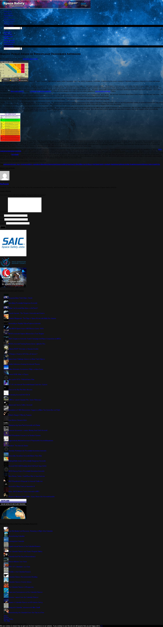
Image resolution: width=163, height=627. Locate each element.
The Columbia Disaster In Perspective (21, 587)
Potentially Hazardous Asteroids (40, 91)
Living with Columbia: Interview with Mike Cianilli (24, 607)
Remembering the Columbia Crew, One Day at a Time (26, 612)
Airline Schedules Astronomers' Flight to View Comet (25, 369)
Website (3, 223)
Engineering (8, 16)
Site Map (7, 621)
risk (135, 164)
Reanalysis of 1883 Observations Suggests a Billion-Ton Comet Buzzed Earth (34, 410)
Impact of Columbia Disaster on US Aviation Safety (25, 602)
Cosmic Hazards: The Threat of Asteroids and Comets (26, 313)
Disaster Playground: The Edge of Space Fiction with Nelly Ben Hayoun (32, 318)
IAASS (47, 164)
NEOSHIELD (87, 164)
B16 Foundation (34, 164)
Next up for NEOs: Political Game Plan (21, 379)
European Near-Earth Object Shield (20, 298)
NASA (65, 164)
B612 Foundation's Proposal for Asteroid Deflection (25, 481)
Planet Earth (99, 164)
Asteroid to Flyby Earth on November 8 (21, 486)
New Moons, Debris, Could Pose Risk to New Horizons (26, 476)
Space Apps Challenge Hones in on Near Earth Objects (26, 359)
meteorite (60, 164)
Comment (3, 212)
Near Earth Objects (17, 91)
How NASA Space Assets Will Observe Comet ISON (25, 328)
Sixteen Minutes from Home (17, 561)
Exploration (8, 24)
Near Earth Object (73, 164)
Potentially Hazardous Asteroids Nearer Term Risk (25, 456)
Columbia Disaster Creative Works (19, 582)
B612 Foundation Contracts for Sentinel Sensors (24, 435)
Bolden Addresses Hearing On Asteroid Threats (24, 364)
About (6, 616)
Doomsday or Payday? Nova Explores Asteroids (24, 323)
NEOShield (15, 154)
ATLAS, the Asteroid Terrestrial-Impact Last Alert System (27, 384)
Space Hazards (9, 26)
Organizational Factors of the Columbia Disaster (24, 546)
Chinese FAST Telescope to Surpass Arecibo (23, 349)
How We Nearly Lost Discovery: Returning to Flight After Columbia (30, 531)
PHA (93, 164)
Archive (6, 617)
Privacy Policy (8, 619)
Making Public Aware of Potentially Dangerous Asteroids (27, 461)
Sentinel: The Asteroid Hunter (18, 445)
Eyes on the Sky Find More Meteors (20, 389)
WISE (158, 164)
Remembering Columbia (16, 536)
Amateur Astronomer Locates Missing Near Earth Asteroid (27, 430)
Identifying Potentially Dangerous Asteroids (22, 303)
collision (42, 164)
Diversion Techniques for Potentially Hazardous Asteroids (27, 451)
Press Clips (7, 11)
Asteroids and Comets (30, 59)
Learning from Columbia (16, 541)
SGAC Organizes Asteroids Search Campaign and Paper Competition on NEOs (34, 339)
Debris (6, 18)
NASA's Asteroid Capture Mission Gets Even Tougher (26, 333)
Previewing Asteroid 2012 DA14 (19, 395)
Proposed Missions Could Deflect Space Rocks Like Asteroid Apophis (31, 496)
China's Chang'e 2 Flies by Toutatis (20, 415)
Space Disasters (9, 20)
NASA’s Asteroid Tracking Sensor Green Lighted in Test (26, 344)
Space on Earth (9, 22)
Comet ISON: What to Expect (18, 374)
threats (145, 164)
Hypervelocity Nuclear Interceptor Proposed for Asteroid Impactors (30, 440)
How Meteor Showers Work (17, 420)
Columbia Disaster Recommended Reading (22, 577)
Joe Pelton (4, 184)
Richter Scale (129, 164)
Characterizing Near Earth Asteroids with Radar (24, 425)
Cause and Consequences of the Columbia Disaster (25, 592)
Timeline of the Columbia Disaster (19, 572)
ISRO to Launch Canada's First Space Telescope (24, 400)
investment (53, 164)
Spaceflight (8, 13)
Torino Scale (152, 164)
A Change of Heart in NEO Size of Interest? (22, 354)
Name (2, 216)
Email (2, 219)
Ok (101, 626)
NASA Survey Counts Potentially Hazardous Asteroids (26, 471)
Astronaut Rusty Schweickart (19, 164)
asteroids (6, 164)
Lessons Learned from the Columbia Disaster (23, 597)
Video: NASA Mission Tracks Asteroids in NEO (23, 491)
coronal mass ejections (103, 91)
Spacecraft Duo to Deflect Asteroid (20, 405)
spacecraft (139, 164)
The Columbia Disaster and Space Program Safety (25, 551)
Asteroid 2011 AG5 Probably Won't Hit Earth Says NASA (27, 466)
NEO (81, 164)
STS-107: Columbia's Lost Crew (19, 567)
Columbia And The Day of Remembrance (22, 556)
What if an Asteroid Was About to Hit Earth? (23, 308)
